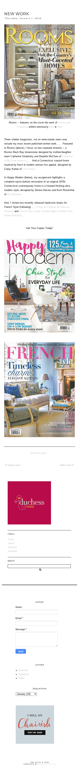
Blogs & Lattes (47, 764)
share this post (38, 453)
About (11, 543)
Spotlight (12, 551)
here (51, 126)
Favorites (12, 547)
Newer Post (14, 465)
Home (11, 539)
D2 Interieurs (14, 194)
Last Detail (29, 169)
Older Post (66, 465)
